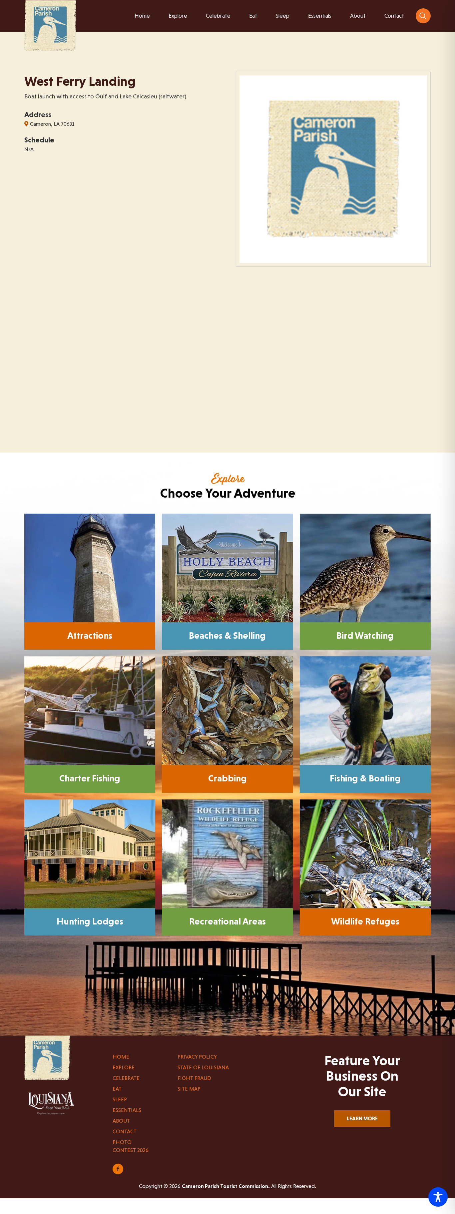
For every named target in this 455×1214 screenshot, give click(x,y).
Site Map (189, 1089)
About (121, 1121)
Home (121, 1057)
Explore (124, 1067)
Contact (125, 1131)
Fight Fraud (194, 1078)
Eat (117, 1089)
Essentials (127, 1110)
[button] (423, 15)
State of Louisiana (203, 1067)
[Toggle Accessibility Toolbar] (438, 1197)
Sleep (120, 1099)
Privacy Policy (197, 1057)
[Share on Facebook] (118, 1169)
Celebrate (126, 1078)
